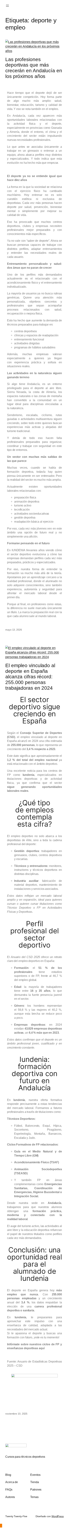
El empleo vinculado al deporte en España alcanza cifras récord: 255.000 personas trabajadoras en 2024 (30, 677)
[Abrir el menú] (7, 6)
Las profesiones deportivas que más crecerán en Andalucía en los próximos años (33, 68)
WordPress (57, 1516)
